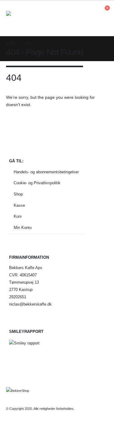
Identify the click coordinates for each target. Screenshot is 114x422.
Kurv (18, 216)
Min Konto (23, 228)
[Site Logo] (23, 18)
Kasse (19, 205)
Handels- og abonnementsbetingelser (46, 172)
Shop (18, 194)
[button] (92, 11)
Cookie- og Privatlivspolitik (37, 183)
